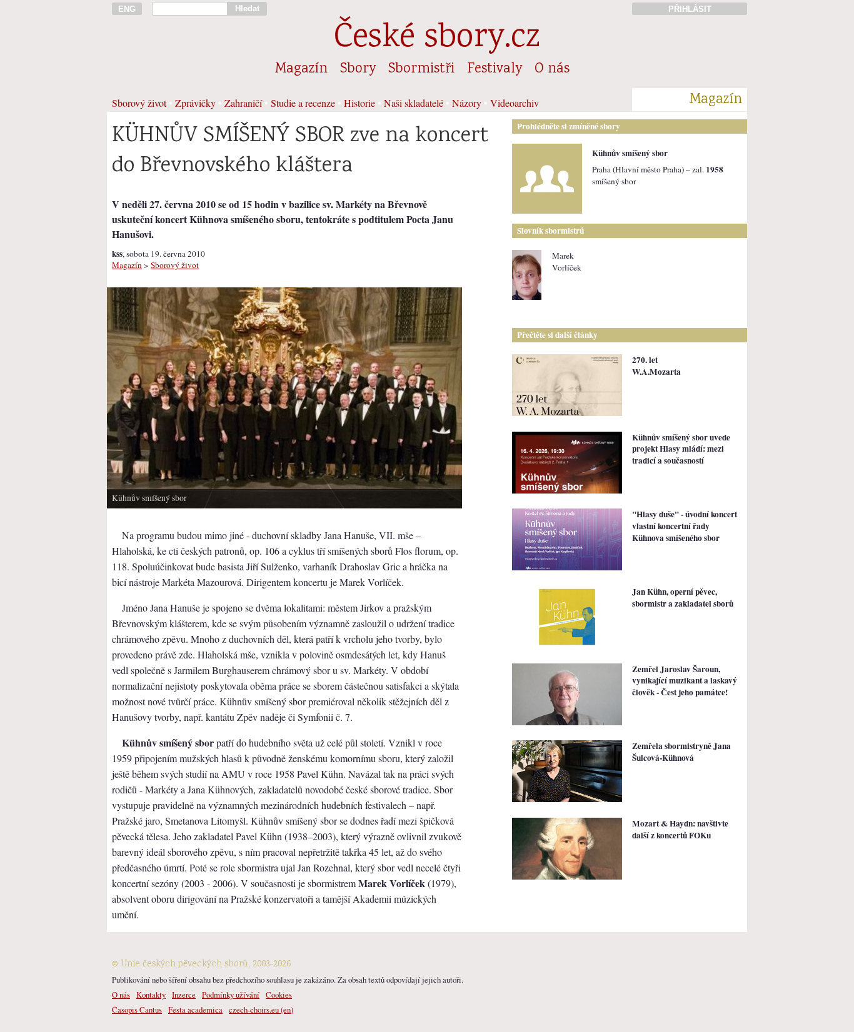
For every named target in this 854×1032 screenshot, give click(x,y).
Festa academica (195, 1009)
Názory (466, 102)
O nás (552, 69)
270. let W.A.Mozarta (656, 366)
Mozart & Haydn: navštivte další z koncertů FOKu (680, 829)
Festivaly (494, 69)
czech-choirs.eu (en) (261, 1009)
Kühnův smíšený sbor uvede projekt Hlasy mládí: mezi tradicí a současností (681, 449)
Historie (359, 102)
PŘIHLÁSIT (689, 9)
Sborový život (139, 102)
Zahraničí (243, 102)
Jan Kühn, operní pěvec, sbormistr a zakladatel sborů (682, 597)
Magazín (301, 69)
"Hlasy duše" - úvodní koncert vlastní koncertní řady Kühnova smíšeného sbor (684, 525)
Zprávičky (195, 102)
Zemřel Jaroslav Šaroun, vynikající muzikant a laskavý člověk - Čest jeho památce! (684, 680)
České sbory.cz (437, 39)
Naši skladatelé (413, 102)
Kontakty (151, 994)
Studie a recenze (303, 102)
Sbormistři (421, 69)
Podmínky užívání (230, 994)
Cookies (279, 994)
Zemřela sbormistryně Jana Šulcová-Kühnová (681, 752)
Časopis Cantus (137, 1009)
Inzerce (184, 994)
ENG (127, 9)
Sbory (358, 69)
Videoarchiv (514, 102)
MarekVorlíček (566, 261)
